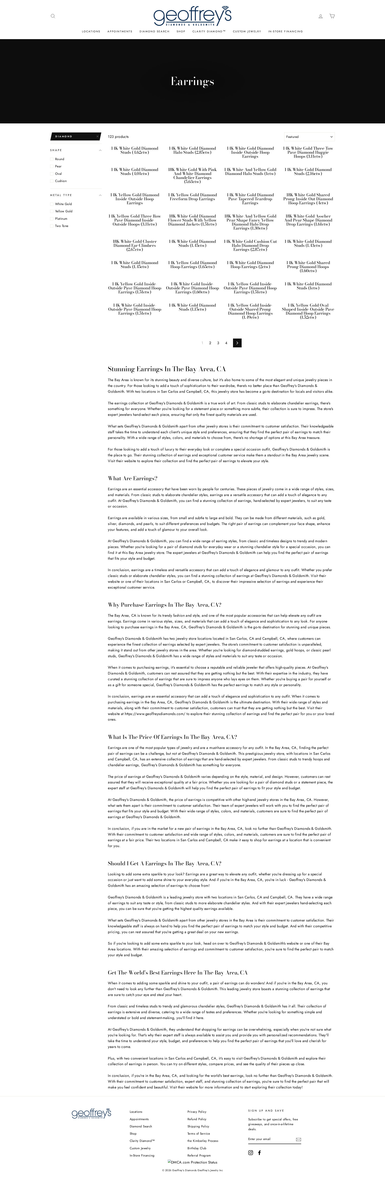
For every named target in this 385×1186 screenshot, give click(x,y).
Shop (181, 31)
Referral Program (199, 1155)
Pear (58, 166)
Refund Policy (197, 1119)
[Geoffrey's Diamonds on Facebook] (259, 1152)
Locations (91, 31)
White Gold (63, 204)
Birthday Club (197, 1148)
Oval (58, 173)
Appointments (119, 31)
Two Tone (61, 226)
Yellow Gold (64, 211)
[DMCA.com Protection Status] (192, 1162)
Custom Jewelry (247, 31)
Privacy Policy (196, 1112)
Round (59, 159)
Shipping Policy (198, 1126)
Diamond (63, 136)
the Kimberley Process (202, 1141)
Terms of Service (198, 1133)
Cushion (61, 181)
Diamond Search (154, 31)
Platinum (61, 218)
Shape (56, 150)
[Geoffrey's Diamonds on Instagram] (250, 1152)
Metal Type (61, 195)
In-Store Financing (285, 31)
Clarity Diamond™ (209, 31)
